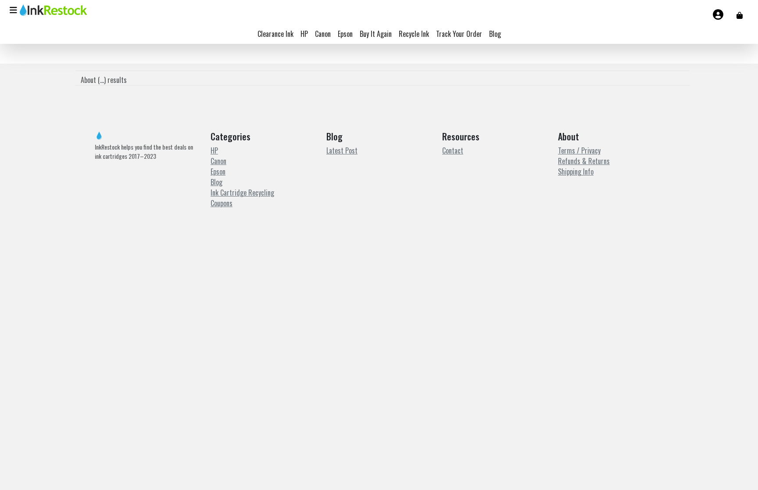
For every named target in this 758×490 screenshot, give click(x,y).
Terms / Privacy (579, 150)
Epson (345, 34)
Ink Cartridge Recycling (242, 192)
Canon (323, 34)
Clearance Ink (275, 34)
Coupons (221, 203)
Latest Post (342, 150)
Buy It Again (376, 34)
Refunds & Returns (584, 161)
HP (304, 34)
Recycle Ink (414, 34)
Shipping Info (576, 171)
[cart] (739, 15)
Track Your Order (459, 34)
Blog (495, 34)
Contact (452, 150)
